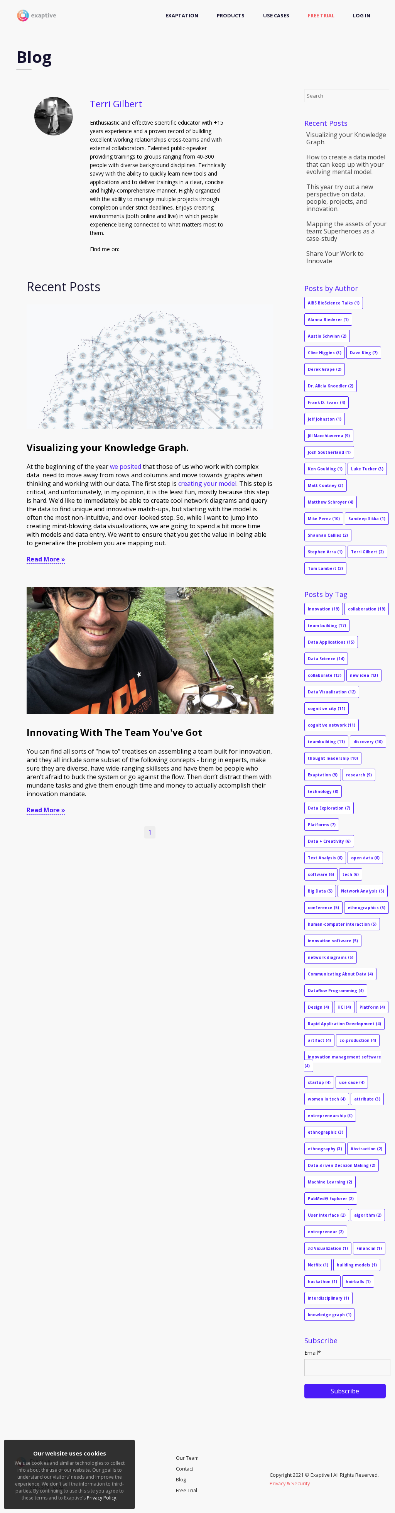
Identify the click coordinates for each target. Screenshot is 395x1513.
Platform (372, 1007)
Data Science (326, 658)
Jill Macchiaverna (329, 435)
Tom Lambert (325, 568)
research (359, 775)
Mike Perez (324, 518)
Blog (181, 1479)
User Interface (327, 1215)
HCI (344, 1007)
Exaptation (181, 15)
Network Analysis (362, 891)
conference (323, 907)
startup (319, 1082)
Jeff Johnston (324, 419)
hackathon (322, 1281)
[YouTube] (271, 1466)
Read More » (46, 559)
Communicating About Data (340, 974)
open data (365, 857)
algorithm (367, 1215)
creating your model (207, 483)
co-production (357, 1040)
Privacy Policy (101, 1497)
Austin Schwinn (327, 336)
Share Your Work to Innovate (335, 257)
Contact (184, 1468)
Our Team (187, 1457)
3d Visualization (328, 1248)
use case (352, 1082)
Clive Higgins (324, 352)
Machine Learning (330, 1182)
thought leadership (333, 758)
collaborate (324, 675)
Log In (361, 15)
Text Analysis (325, 857)
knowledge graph (329, 1314)
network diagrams (330, 957)
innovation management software (342, 1061)
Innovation (323, 609)
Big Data (320, 891)
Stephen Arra (325, 551)
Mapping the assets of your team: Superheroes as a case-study (346, 231)
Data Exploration (329, 808)
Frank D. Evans (326, 402)
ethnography (325, 1148)
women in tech (327, 1099)
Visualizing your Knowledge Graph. (108, 447)
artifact (319, 1040)
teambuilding (326, 741)
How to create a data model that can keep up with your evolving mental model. (345, 164)
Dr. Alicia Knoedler (330, 386)
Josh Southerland (329, 452)
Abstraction (366, 1148)
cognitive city (326, 708)
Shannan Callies (328, 535)
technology (323, 791)
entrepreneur (326, 1231)
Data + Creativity (329, 841)
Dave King (364, 352)
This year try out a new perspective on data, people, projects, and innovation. (339, 198)
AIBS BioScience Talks (334, 303)
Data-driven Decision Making (341, 1165)
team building (327, 625)
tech (351, 874)
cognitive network (331, 725)
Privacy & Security (290, 1483)
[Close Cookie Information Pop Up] (131, 1442)
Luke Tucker (367, 469)
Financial (369, 1248)
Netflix (318, 1265)
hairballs (358, 1281)
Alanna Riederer (328, 319)
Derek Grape (324, 369)
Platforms (322, 824)
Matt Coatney (325, 485)
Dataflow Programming (336, 990)
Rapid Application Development (344, 1023)
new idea (364, 675)
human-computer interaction (342, 924)
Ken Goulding (325, 469)
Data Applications (331, 642)
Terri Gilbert (367, 551)
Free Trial (321, 15)
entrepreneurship (330, 1115)
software (321, 874)
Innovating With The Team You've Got (114, 732)
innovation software (333, 940)
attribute (367, 1099)
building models (357, 1265)
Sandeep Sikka (366, 518)
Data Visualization (332, 692)
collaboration (366, 609)
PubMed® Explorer (331, 1198)
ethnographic (325, 1132)
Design (318, 1007)
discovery (368, 741)
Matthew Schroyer (330, 502)
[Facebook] (279, 1466)
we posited (125, 466)
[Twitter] (275, 1466)
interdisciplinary (328, 1298)
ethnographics (366, 907)
